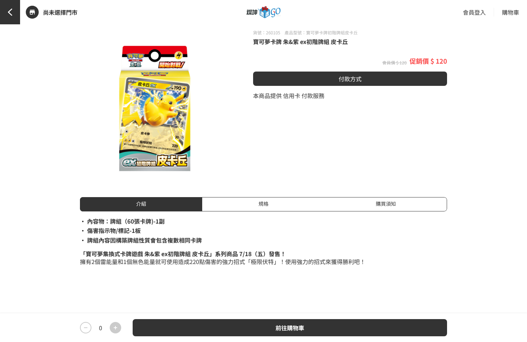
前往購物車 (289, 327)
